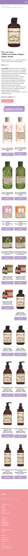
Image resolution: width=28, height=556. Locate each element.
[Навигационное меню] (26, 2)
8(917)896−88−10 (5, 541)
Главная (2, 6)
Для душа (7, 6)
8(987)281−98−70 (5, 539)
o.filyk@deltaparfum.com (6, 546)
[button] (7, 101)
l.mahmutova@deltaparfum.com (7, 547)
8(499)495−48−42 (5, 537)
